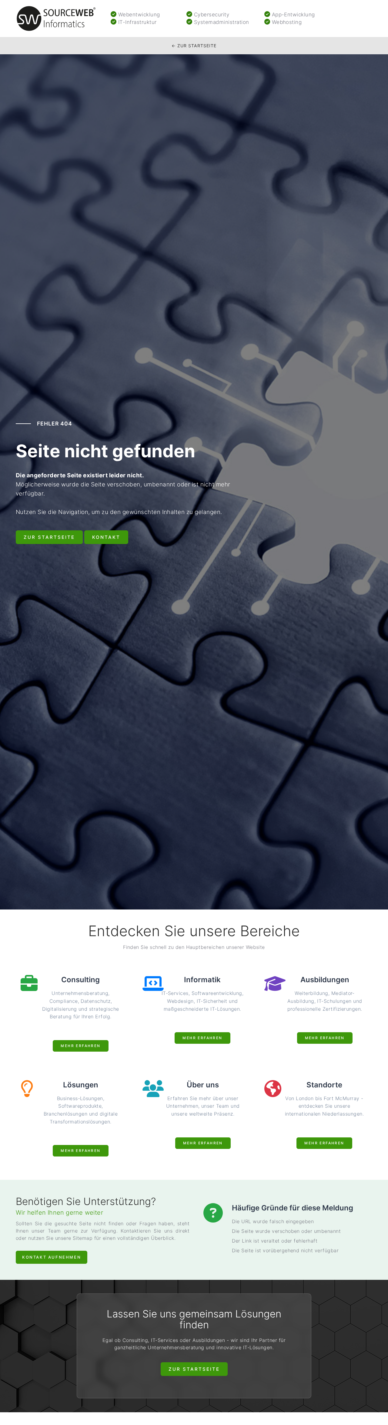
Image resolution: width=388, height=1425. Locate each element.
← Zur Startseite (194, 45)
